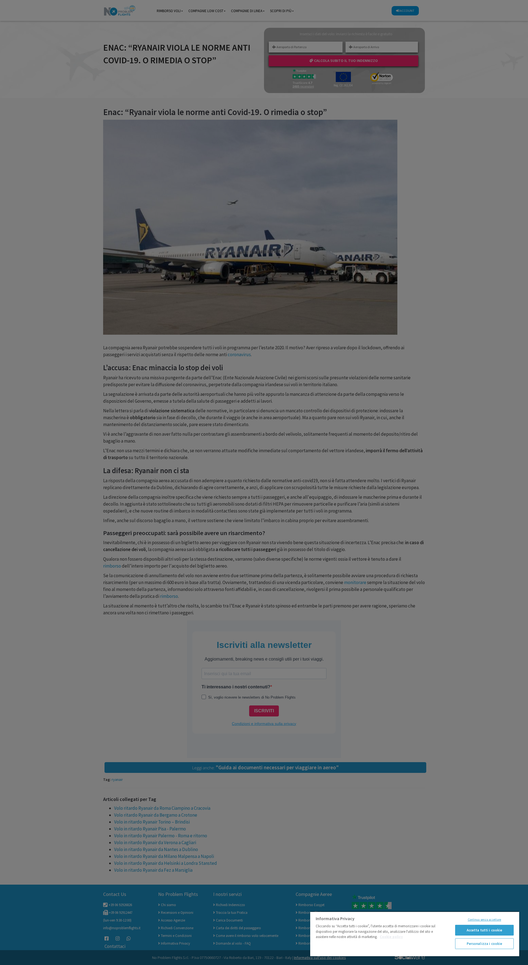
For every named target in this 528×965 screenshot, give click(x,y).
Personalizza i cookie (484, 943)
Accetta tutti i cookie (484, 930)
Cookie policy (391, 936)
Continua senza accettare (484, 920)
